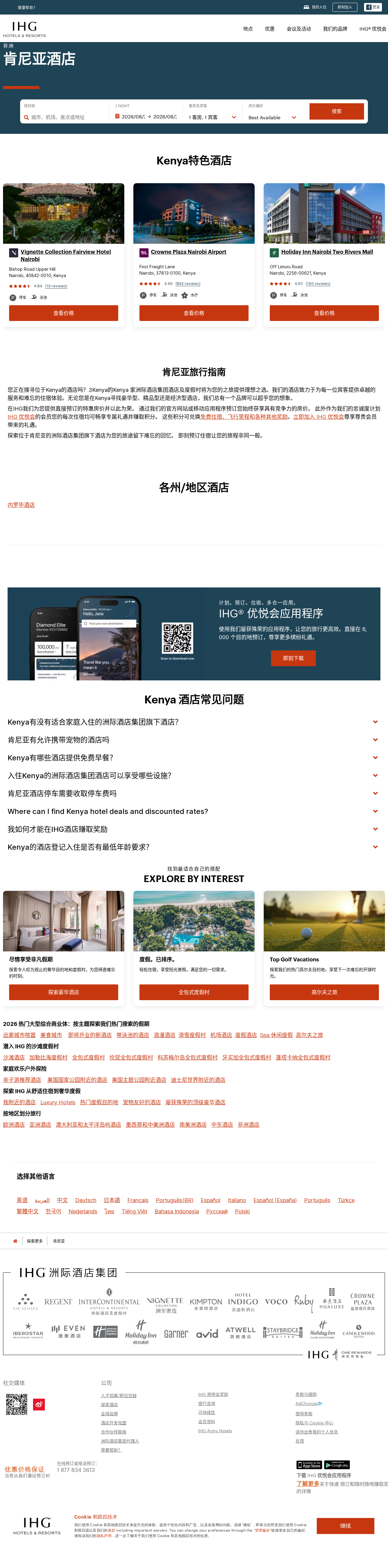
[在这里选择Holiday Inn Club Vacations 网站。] (322, 1332)
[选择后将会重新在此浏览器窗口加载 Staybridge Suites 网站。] (283, 1332)
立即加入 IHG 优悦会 (318, 417)
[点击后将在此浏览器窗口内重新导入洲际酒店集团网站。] (68, 1273)
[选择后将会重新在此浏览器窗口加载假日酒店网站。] (141, 1332)
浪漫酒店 (165, 1035)
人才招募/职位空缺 (119, 1395)
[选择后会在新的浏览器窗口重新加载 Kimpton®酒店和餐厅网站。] (206, 1301)
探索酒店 (109, 1404)
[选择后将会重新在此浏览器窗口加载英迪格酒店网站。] (243, 1301)
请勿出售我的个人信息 (317, 1432)
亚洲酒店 (40, 1125)
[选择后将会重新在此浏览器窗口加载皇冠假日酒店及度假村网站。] (362, 1301)
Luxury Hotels (57, 1102)
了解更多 (307, 1483)
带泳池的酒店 (132, 1035)
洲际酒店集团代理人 (120, 1441)
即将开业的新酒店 (90, 1035)
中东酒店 (222, 1125)
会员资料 (206, 1421)
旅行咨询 (206, 1403)
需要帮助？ (27, 7)
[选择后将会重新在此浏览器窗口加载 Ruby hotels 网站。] (303, 1301)
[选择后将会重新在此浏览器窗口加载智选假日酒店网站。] (105, 1332)
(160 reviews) (318, 283)
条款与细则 (306, 1394)
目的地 (29, 106)
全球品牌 (109, 1413)
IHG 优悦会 (21, 417)
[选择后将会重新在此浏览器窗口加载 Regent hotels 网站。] (58, 1301)
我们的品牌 (335, 28)
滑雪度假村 (192, 1035)
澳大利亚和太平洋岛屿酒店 (88, 1125)
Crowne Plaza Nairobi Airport (188, 252)
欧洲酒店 (14, 1125)
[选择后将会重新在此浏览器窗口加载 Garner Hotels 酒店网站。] (176, 1332)
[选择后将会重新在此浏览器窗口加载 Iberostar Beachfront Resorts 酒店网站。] (28, 1332)
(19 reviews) (56, 286)
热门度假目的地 (99, 1102)
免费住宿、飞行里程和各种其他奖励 (244, 417)
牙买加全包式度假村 (246, 1057)
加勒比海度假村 (48, 1057)
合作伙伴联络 (113, 1432)
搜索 (337, 111)
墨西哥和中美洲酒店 (150, 1125)
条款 (111, 1529)
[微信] (17, 1404)
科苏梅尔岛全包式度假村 (188, 1057)
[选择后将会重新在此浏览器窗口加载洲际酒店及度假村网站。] (109, 1301)
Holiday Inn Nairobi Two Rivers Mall (327, 252)
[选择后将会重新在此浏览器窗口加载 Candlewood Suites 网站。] (359, 1332)
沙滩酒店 (14, 1057)
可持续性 (206, 1412)
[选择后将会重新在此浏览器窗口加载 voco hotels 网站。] (276, 1301)
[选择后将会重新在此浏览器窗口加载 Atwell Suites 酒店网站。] (241, 1332)
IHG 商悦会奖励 (213, 1394)
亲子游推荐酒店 (22, 1080)
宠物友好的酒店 (142, 1102)
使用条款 (304, 1413)
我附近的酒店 (19, 1102)
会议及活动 (299, 28)
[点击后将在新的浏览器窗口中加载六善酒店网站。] (25, 1301)
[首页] (15, 1241)
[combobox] (67, 117)
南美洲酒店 (193, 1125)
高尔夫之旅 (309, 1035)
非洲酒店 (248, 1125)
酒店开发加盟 (113, 1423)
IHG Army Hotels (215, 1430)
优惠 (270, 28)
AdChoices (307, 1403)
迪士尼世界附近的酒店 (198, 1080)
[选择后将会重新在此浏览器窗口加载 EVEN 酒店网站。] (68, 1332)
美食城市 (51, 1035)
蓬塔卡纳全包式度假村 (303, 1057)
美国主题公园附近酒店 (139, 1080)
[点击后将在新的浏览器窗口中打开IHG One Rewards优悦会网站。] (340, 1355)
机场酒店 (221, 1035)
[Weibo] (39, 1404)
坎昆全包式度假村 (131, 1057)
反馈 (300, 1441)
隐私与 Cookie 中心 (314, 1423)
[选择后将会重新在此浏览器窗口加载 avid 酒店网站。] (207, 1332)
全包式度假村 (88, 1057)
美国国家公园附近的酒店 (77, 1080)
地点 (248, 28)
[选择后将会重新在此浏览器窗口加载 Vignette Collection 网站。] (165, 1300)
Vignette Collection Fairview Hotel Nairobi (66, 255)
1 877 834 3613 (76, 1469)
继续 (345, 1526)
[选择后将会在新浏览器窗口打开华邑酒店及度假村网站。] (332, 1301)
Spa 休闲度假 (276, 1035)
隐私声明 (104, 1535)
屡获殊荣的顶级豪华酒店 (196, 1102)
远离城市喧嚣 (19, 1035)
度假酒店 (246, 1035)
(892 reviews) (188, 283)
